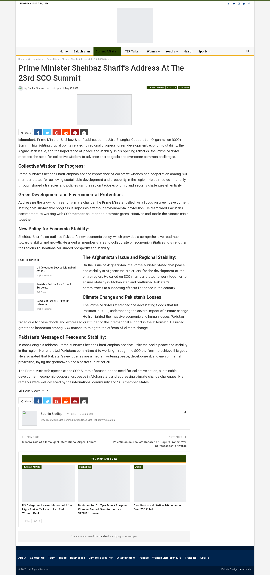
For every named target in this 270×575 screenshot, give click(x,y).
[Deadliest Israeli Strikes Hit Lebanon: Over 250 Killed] (26, 305)
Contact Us (37, 557)
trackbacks (105, 536)
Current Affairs (106, 51)
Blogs (62, 557)
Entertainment (125, 557)
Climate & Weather (101, 557)
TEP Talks (131, 51)
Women (152, 51)
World (138, 467)
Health (188, 51)
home (64, 51)
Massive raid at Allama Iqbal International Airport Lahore (59, 442)
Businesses (85, 467)
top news (184, 88)
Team (51, 557)
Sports (203, 51)
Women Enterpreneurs (166, 557)
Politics (171, 88)
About (22, 557)
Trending (191, 557)
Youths (170, 51)
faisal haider (245, 569)
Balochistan (81, 51)
